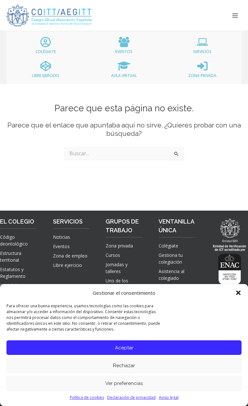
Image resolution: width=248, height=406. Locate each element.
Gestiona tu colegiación (171, 258)
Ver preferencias (124, 383)
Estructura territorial (10, 256)
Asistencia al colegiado (171, 274)
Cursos (113, 255)
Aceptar (124, 348)
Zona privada (119, 246)
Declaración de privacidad (131, 397)
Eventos (61, 246)
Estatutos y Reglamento (13, 272)
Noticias (61, 237)
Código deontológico (14, 240)
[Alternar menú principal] (235, 15)
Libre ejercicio (67, 265)
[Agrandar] (234, 261)
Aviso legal (169, 397)
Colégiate (168, 246)
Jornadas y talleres (117, 267)
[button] (238, 293)
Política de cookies (87, 397)
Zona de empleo (70, 256)
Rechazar (124, 365)
